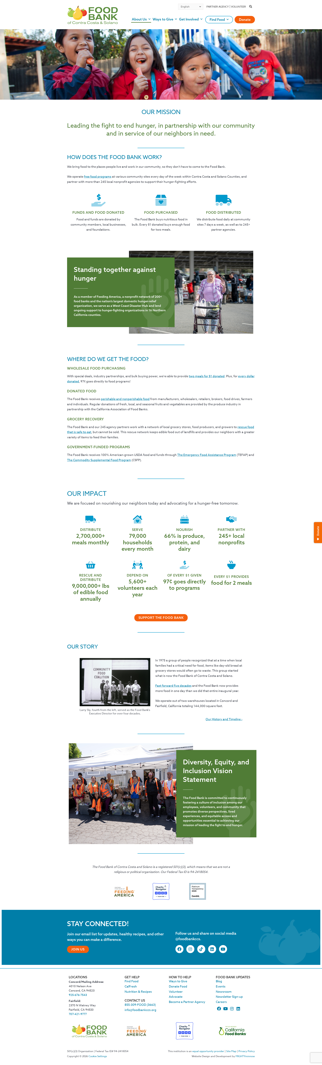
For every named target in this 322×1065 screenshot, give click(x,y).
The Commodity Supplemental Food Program (99, 460)
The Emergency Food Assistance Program (206, 455)
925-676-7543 (78, 995)
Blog (219, 981)
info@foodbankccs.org (140, 1010)
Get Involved (189, 19)
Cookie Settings (98, 1056)
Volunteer (238, 7)
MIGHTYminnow (245, 1056)
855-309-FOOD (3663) (140, 1005)
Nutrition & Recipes (138, 992)
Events (220, 986)
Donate (245, 19)
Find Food (217, 19)
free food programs (97, 176)
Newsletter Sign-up (229, 997)
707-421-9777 (78, 1014)
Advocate (175, 997)
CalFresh (131, 986)
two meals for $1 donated (207, 376)
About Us (139, 19)
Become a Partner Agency (187, 1002)
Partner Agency (217, 7)
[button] (250, 6)
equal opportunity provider (208, 1051)
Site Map (231, 1051)
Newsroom (224, 992)
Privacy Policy (246, 1051)
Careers (221, 1002)
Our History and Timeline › (224, 719)
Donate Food (178, 986)
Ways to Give (163, 19)
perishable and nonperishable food (125, 399)
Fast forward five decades (173, 686)
